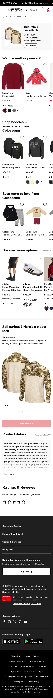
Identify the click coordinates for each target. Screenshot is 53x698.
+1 (41, 182)
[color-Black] (9, 110)
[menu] (4, 10)
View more (9, 474)
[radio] (4, 110)
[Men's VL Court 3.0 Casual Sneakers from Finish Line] (33, 269)
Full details (30, 45)
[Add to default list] (22, 65)
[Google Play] (33, 641)
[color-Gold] (32, 182)
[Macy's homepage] (3, 17)
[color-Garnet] (4, 110)
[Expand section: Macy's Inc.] (26, 550)
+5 (18, 110)
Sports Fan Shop (23, 17)
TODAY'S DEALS (10, 3)
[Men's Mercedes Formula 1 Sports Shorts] (12, 269)
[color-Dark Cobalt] (51, 308)
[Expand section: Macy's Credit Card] (26, 534)
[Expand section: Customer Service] (26, 526)
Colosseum (29, 34)
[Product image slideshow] (26, 381)
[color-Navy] (37, 182)
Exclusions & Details (21, 604)
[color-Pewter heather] (14, 110)
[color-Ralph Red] (46, 308)
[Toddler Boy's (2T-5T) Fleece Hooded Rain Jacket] (36, 76)
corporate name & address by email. (26, 692)
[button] (10, 16)
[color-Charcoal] (28, 182)
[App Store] (11, 641)
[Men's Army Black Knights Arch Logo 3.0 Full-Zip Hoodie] (13, 148)
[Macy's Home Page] (15, 10)
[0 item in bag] (49, 10)
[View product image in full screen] (6, 404)
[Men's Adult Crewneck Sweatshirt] (13, 76)
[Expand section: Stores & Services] (26, 542)
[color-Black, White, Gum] (30, 304)
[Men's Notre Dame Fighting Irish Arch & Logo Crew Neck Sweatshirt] (36, 148)
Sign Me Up (26, 571)
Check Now (36, 604)
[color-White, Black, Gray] (25, 304)
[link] (13, 102)
